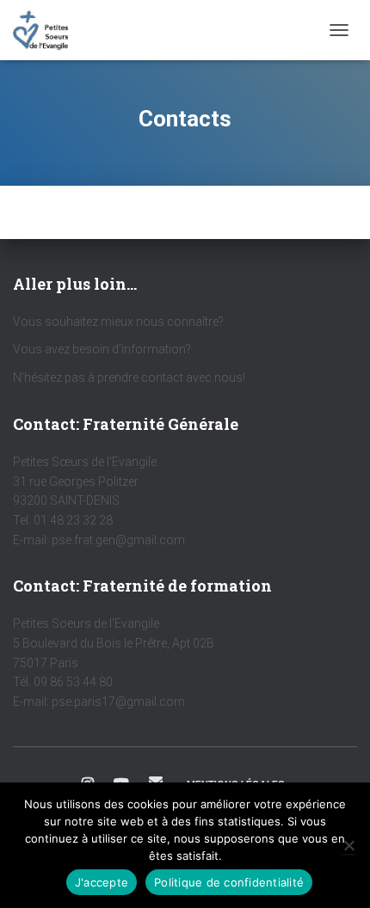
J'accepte (101, 882)
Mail (155, 781)
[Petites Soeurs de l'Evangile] (47, 30)
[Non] (348, 845)
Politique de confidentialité (229, 882)
